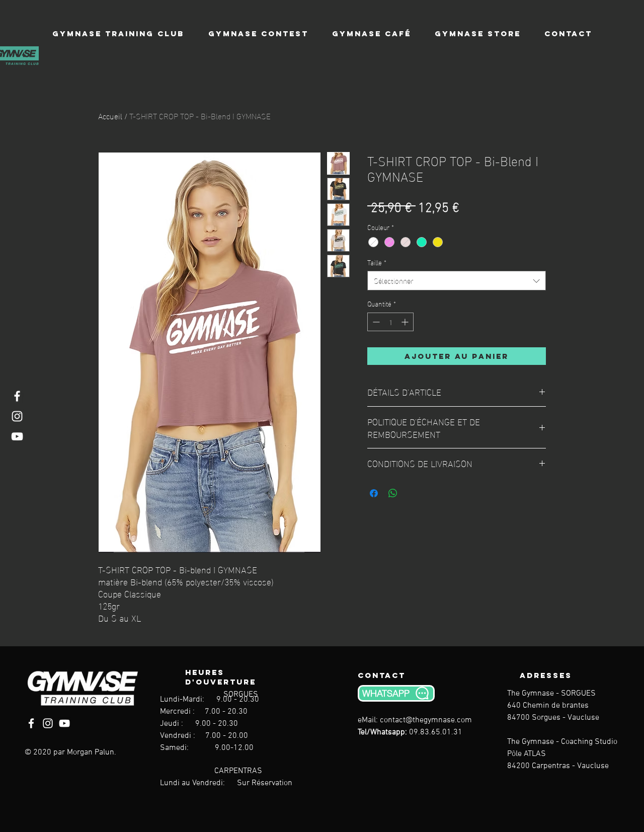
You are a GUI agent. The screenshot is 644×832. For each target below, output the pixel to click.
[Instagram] (17, 416)
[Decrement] (375, 322)
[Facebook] (17, 396)
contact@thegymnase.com (426, 720)
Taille (376, 262)
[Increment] (405, 322)
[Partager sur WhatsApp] (393, 493)
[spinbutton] (390, 322)
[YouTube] (17, 436)
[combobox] (456, 280)
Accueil (110, 115)
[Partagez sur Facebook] (374, 493)
